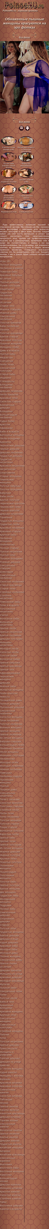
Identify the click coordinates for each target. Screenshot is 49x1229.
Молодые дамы (9, 953)
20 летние (5, 966)
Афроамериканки (10, 673)
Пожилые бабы (8, 271)
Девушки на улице (10, 1061)
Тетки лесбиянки (9, 720)
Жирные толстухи (10, 855)
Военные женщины (11, 727)
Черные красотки (9, 510)
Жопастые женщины (11, 689)
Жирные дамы (8, 313)
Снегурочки (6, 361)
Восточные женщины (12, 1171)
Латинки (4, 329)
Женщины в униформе (7, 1053)
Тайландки (6, 1099)
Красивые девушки (11, 977)
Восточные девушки (11, 1205)
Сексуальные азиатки (7, 1125)
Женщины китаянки (11, 1188)
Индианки (5, 377)
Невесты (5, 696)
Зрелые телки (8, 841)
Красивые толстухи (11, 340)
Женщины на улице (11, 973)
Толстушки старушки (11, 806)
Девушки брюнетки (10, 970)
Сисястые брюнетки (11, 802)
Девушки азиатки (9, 1140)
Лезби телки (7, 364)
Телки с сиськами (10, 799)
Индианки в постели (8, 212)
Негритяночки (8, 469)
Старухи (4, 925)
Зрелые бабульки (10, 662)
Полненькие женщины (7, 867)
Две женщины (8, 892)
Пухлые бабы (7, 354)
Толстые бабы (8, 881)
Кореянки (5, 1079)
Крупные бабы (8, 534)
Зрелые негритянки (11, 632)
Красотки (5, 424)
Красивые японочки (11, 1086)
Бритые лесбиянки (10, 635)
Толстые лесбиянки (11, 724)
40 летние (5, 278)
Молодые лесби (9, 648)
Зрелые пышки (8, 963)
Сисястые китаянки (11, 1096)
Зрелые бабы (7, 837)
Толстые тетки (8, 928)
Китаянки (5, 1151)
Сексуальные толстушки (7, 369)
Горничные (6, 517)
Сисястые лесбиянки (12, 581)
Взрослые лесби (9, 834)
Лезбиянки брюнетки (11, 748)
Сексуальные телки (11, 991)
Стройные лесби (9, 809)
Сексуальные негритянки (7, 794)
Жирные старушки (10, 309)
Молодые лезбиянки (11, 765)
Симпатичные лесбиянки (8, 576)
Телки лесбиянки (9, 816)
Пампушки (6, 772)
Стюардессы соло (26, 212)
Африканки (6, 428)
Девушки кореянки (10, 1184)
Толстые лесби (8, 998)
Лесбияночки (7, 759)
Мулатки (5, 984)
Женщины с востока (11, 1075)
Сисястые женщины (11, 717)
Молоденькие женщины (8, 900)
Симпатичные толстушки (8, 1026)
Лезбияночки (7, 544)
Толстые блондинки (11, 489)
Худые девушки (9, 942)
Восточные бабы (9, 1168)
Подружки (5, 905)
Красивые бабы (9, 946)
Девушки (5, 682)
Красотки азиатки (10, 1191)
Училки (4, 615)
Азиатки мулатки (9, 1110)
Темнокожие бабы (10, 601)
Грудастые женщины (12, 520)
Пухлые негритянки (11, 551)
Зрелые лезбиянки (10, 734)
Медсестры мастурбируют (26, 164)
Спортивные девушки (7, 920)
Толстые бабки (8, 655)
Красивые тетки (9, 398)
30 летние (5, 302)
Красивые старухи (10, 531)
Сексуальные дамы (11, 960)
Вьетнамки (6, 1164)
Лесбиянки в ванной (11, 268)
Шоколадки (6, 571)
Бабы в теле (7, 1001)
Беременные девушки (7, 406)
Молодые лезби (9, 762)
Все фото (24, 37)
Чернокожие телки (10, 507)
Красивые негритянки (12, 465)
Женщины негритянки (6, 643)
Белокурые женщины (12, 435)
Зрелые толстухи (9, 885)
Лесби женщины (9, 752)
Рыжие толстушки (10, 285)
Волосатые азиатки (11, 1130)
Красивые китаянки (11, 1082)
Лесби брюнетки (9, 394)
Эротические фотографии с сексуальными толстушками (8, 198)
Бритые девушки (9, 935)
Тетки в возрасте (9, 605)
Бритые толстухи (9, 500)
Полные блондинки (11, 264)
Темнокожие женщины (7, 481)
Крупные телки (8, 858)
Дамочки (5, 1065)
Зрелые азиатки (9, 1106)
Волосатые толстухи (11, 830)
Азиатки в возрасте (11, 1209)
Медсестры (6, 357)
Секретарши (7, 289)
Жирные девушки (10, 851)
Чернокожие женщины (7, 678)
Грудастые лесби (9, 524)
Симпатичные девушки (8, 914)
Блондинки (6, 411)
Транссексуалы (8, 1048)
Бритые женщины (10, 888)
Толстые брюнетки (10, 322)
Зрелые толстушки (10, 844)
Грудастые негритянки (6, 461)
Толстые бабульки (10, 486)
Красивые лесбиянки (12, 527)
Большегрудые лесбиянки (8, 416)
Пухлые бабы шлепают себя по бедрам (8, 165)
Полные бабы (8, 909)
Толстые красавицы (11, 333)
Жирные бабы (8, 686)
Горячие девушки (10, 1058)
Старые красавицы (11, 585)
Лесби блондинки (10, 438)
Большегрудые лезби (12, 745)
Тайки (3, 1202)
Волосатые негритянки (6, 623)
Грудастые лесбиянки (6, 294)
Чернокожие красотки (12, 503)
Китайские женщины (11, 1147)
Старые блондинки (11, 476)
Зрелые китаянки (9, 1133)
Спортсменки (7, 472)
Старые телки (8, 588)
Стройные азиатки (10, 1198)
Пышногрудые (8, 872)
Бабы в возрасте (9, 431)
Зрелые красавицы (11, 666)
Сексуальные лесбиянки (7, 317)
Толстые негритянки (11, 1041)
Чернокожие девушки (12, 445)
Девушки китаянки (10, 1117)
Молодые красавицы (12, 980)
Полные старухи (9, 548)
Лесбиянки (6, 299)
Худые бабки (7, 421)
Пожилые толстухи (11, 862)
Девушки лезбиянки (11, 391)
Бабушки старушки (10, 741)
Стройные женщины (11, 1031)
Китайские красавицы (12, 1154)
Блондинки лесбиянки (6, 386)
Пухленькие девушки (12, 707)
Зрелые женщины (10, 731)
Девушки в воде (9, 939)
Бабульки (5, 493)
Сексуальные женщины (7, 1020)
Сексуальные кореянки (7, 1159)
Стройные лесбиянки (12, 592)
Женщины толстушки (12, 755)
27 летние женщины (11, 1068)
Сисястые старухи (10, 401)
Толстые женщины (10, 820)
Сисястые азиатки (10, 1195)
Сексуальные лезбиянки (7, 712)
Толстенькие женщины (7, 877)
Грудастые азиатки (10, 1144)
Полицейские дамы (11, 700)
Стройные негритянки (6, 597)
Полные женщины (10, 956)
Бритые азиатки (9, 1137)
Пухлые (4, 786)
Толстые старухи (9, 823)
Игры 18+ (5, 261)
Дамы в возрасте (9, 350)
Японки (4, 1103)
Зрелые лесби (8, 628)
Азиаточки (6, 1174)
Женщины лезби (9, 347)
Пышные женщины (11, 343)
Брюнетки (5, 442)
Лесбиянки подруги (11, 776)
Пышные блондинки (11, 558)
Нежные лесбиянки (11, 769)
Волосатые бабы (9, 618)
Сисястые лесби (9, 652)
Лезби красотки (8, 693)
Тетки (3, 1038)
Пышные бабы (8, 987)
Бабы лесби (7, 496)
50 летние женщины (11, 738)
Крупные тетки (8, 1015)
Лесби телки (7, 813)
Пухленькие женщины (6, 781)
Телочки (4, 1034)
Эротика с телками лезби (26, 180)
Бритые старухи (9, 336)
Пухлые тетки (7, 555)
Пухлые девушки (9, 282)
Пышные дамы (8, 789)
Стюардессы (7, 381)
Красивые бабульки (11, 275)
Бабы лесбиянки (9, 326)
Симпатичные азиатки (8, 1091)
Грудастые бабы (9, 895)
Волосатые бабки (10, 659)
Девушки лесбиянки (11, 452)
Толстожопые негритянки (7, 610)
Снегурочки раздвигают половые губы (9, 181)
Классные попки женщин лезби (8, 148)
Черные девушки (9, 449)
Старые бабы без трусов (26, 197)
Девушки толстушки (11, 638)
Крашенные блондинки (6, 1006)
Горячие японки (9, 1120)
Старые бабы (7, 374)
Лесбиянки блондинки (6, 539)
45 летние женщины (11, 848)
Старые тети (7, 306)
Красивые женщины (11, 1011)
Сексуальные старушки (7, 567)
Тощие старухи (8, 827)
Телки (3, 994)
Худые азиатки (8, 1072)
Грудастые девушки (11, 456)
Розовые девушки (10, 562)
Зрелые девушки (9, 1045)
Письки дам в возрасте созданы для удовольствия (26, 149)
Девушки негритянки (11, 514)
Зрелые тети (7, 669)
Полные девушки (10, 703)
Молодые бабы (8, 949)
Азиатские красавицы (12, 1113)
